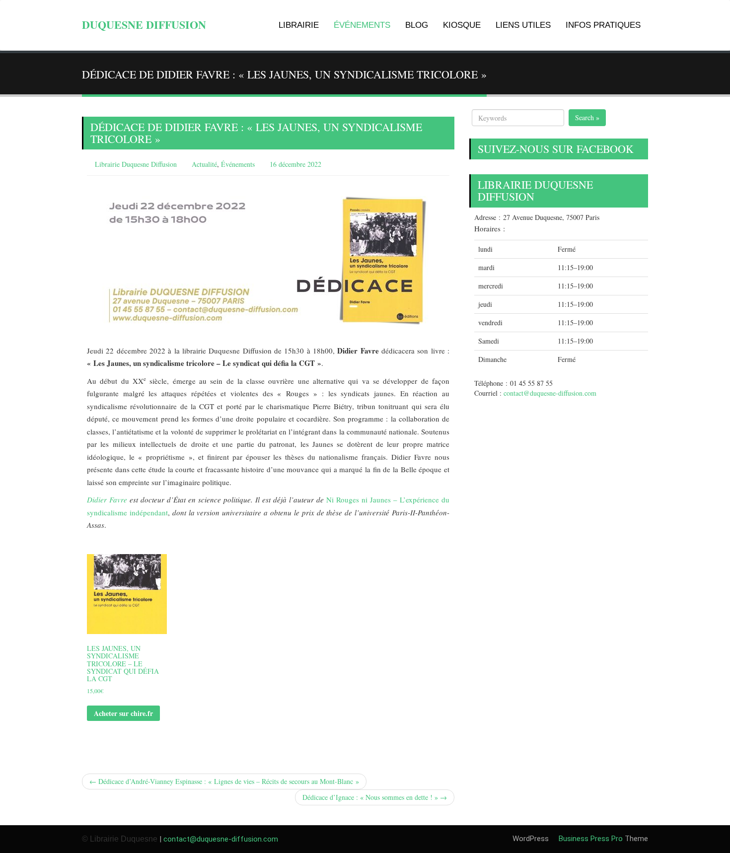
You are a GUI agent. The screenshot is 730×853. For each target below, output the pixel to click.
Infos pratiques (603, 25)
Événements (362, 25)
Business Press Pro (590, 838)
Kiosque (462, 25)
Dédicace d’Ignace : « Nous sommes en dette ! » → (374, 797)
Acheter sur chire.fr (123, 713)
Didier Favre (107, 499)
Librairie (299, 25)
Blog (416, 25)
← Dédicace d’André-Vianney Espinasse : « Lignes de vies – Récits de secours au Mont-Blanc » (224, 781)
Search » (587, 117)
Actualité (204, 164)
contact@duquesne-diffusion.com (550, 393)
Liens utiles (523, 25)
